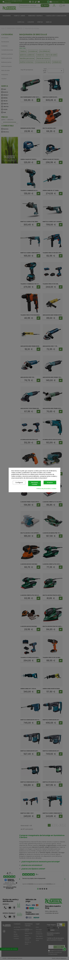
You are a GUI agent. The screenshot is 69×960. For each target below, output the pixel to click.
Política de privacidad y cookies (46, 489)
